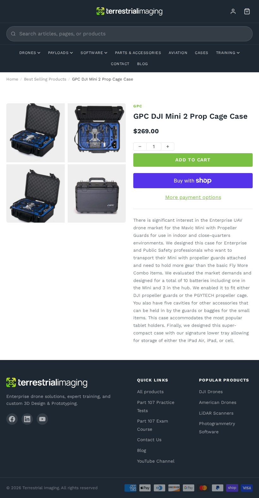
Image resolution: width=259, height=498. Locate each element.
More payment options (193, 197)
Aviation (178, 53)
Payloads (58, 53)
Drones (27, 53)
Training (226, 53)
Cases (201, 53)
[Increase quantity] (167, 146)
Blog (142, 64)
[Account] (233, 11)
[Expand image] (116, 112)
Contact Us (149, 439)
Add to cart (192, 160)
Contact (120, 64)
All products (150, 391)
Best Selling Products (45, 79)
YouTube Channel (155, 461)
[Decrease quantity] (140, 146)
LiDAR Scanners (216, 413)
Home (12, 79)
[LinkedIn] (27, 419)
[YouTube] (42, 419)
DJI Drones (211, 391)
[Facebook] (12, 419)
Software (92, 53)
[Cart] (247, 11)
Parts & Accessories (138, 53)
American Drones (217, 402)
